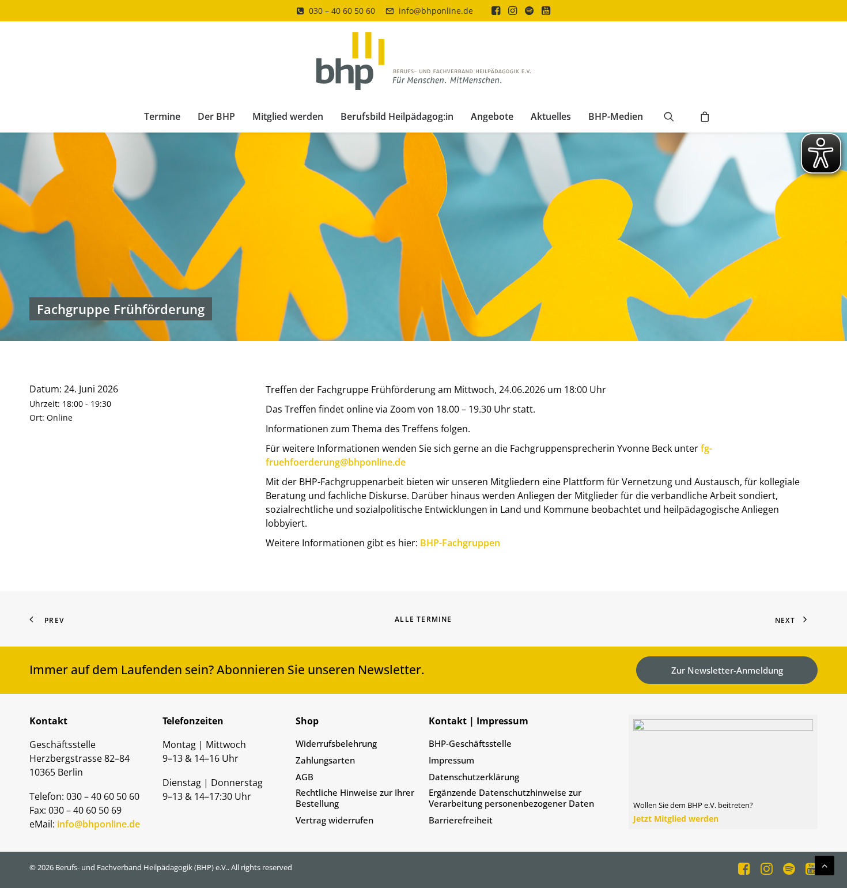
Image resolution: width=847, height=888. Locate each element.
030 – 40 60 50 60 (342, 10)
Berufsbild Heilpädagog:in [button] (397, 116)
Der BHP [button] (216, 116)
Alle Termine (423, 619)
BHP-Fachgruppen (460, 542)
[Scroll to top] (824, 864)
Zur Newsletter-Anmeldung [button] (727, 670)
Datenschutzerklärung (474, 777)
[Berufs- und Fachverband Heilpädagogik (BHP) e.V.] (423, 61)
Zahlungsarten (325, 760)
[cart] (701, 116)
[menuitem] (336, 10)
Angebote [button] (492, 116)
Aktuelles (551, 116)
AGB (304, 777)
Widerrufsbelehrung (336, 743)
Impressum (451, 760)
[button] (495, 10)
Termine (162, 116)
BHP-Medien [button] (615, 116)
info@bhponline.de (436, 10)
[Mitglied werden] (718, 772)
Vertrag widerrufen (334, 820)
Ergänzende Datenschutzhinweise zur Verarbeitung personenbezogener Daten (511, 798)
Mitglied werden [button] (287, 116)
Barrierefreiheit (461, 820)
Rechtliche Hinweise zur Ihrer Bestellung (355, 798)
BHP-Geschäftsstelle (470, 743)
